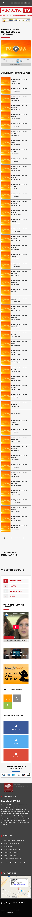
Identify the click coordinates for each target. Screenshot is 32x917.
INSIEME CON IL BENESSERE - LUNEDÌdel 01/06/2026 (19, 247)
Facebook (16, 725)
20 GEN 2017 (8, 637)
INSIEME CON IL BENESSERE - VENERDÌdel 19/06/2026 (19, 142)
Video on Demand (18, 538)
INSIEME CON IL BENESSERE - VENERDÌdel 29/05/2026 (19, 256)
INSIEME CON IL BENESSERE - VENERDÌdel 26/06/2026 (19, 125)
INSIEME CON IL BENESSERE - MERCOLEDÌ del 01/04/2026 (19, 527)
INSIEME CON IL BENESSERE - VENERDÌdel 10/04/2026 (19, 466)
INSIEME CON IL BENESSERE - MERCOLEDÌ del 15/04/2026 (19, 439)
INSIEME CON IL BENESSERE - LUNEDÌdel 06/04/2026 (19, 500)
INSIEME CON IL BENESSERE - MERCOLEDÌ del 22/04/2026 (19, 396)
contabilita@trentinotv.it (11, 852)
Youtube (16, 753)
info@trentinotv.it (9, 846)
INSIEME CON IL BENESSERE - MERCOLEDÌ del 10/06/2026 (19, 194)
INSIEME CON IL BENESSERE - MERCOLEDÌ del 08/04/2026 (19, 483)
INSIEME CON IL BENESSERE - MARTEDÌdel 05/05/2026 (19, 326)
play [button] (17, 61)
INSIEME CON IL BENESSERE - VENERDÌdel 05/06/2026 (19, 221)
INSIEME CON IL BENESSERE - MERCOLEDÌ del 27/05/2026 (19, 273)
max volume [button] (12, 61)
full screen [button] (23, 61)
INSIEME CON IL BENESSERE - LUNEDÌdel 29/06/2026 (19, 116)
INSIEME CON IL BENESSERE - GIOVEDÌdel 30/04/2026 (19, 352)
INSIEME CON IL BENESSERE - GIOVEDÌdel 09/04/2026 (19, 474)
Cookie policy (15, 910)
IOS (17, 697)
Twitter (16, 739)
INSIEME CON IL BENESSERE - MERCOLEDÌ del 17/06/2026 (19, 159)
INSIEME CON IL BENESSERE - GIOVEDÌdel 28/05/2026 (19, 264)
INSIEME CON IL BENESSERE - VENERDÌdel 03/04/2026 (19, 509)
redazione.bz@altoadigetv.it (12, 858)
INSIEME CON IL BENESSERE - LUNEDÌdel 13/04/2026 (19, 457)
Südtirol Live (16, 652)
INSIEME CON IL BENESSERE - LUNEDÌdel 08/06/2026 (19, 212)
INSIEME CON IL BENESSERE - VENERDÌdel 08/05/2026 (19, 299)
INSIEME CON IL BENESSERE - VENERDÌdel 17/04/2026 (19, 422)
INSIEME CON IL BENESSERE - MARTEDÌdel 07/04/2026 (19, 492)
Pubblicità (4, 910)
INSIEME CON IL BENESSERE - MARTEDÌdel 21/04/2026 (19, 404)
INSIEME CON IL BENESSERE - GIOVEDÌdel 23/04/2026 (19, 387)
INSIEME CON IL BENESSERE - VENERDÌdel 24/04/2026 (19, 378)
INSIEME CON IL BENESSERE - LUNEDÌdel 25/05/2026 (19, 291)
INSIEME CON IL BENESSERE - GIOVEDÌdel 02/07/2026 (19, 90)
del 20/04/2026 (15, 413)
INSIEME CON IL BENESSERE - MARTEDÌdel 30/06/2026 (19, 107)
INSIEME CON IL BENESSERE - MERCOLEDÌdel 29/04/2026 (19, 361)
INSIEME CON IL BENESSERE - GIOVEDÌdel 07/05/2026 (19, 308)
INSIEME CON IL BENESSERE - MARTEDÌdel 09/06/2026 (19, 203)
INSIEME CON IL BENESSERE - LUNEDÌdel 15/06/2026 (19, 177)
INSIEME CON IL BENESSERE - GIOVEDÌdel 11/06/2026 (19, 186)
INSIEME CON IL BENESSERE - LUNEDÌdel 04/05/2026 (19, 334)
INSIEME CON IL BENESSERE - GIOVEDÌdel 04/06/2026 (19, 229)
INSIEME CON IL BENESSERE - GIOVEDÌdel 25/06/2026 (19, 133)
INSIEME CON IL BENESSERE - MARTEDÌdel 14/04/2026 (19, 448)
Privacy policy (8, 912)
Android (8, 704)
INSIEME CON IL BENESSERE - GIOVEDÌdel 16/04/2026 (19, 431)
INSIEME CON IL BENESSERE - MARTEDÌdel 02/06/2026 (19, 238)
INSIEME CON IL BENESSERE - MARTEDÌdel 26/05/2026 (19, 282)
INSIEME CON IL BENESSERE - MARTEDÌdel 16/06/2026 (19, 168)
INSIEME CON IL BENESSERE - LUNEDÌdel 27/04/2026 (19, 369)
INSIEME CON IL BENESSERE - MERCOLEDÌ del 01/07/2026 (19, 98)
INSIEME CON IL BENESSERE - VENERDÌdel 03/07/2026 (19, 81)
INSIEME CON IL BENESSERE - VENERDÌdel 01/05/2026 (19, 343)
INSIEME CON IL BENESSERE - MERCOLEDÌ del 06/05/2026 (19, 317)
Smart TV (8, 697)
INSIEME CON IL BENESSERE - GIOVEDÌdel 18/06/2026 (19, 151)
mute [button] (6, 61)
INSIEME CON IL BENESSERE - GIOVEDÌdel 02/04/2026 (19, 518)
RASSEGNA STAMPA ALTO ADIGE (20, 787)
